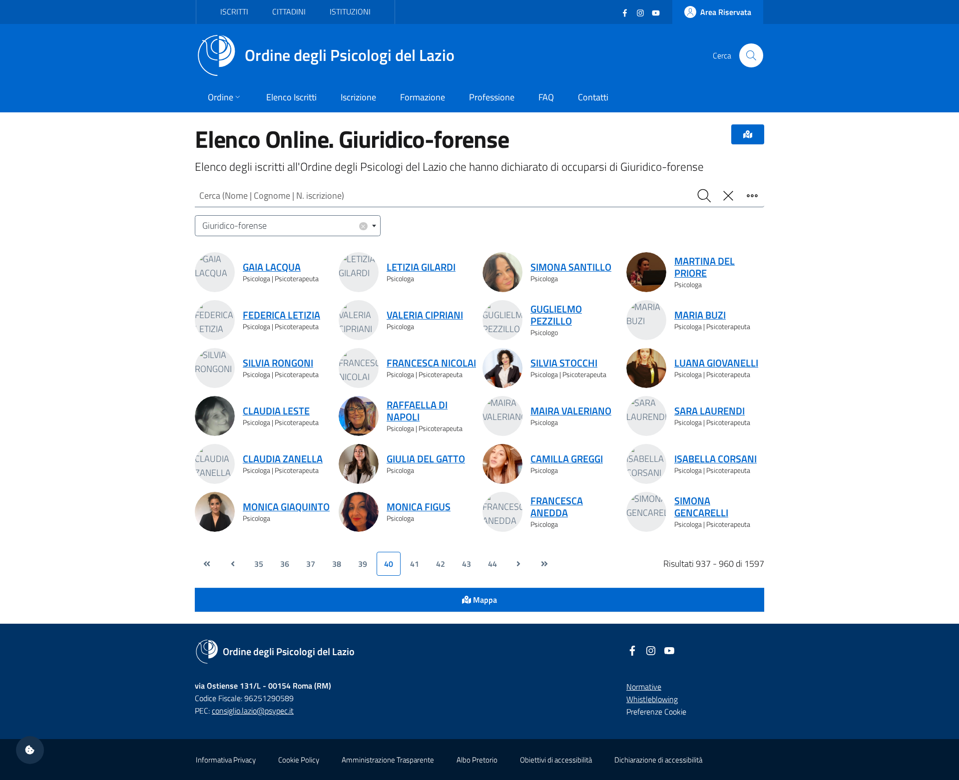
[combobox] (288, 226)
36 (284, 564)
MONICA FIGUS (419, 507)
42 (440, 564)
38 (336, 564)
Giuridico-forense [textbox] (284, 225)
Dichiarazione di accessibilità (658, 760)
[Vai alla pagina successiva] (518, 564)
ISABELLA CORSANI (715, 459)
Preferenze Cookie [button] (656, 712)
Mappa (484, 600)
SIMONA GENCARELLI (701, 507)
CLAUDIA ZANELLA (283, 459)
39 (362, 564)
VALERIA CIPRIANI (425, 315)
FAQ (546, 97)
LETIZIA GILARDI (421, 267)
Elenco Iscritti (291, 97)
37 (310, 564)
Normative (643, 687)
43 (466, 564)
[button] (30, 750)
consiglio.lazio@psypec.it (253, 711)
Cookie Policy (298, 760)
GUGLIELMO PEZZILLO (556, 315)
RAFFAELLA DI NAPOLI (417, 411)
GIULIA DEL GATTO (426, 459)
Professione (491, 97)
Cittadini (289, 11)
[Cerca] (751, 55)
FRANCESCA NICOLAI (431, 363)
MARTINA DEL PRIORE (704, 267)
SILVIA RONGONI (278, 363)
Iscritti (234, 11)
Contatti (593, 97)
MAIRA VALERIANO (570, 411)
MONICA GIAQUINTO (286, 507)
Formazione (422, 97)
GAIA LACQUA (272, 267)
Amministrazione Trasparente (388, 760)
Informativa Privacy (226, 760)
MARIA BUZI (700, 315)
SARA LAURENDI (709, 411)
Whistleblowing (652, 699)
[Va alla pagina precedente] (233, 564)
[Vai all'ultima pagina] (544, 564)
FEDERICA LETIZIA (281, 315)
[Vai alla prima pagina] (207, 564)
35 (258, 564)
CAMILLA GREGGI (566, 459)
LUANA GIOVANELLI (716, 363)
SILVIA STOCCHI (563, 363)
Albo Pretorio (477, 760)
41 (414, 564)
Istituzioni (350, 11)
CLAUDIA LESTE (276, 411)
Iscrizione (358, 97)
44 (492, 564)
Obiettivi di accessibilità (556, 760)
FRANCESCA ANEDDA (556, 507)
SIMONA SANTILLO (570, 267)
